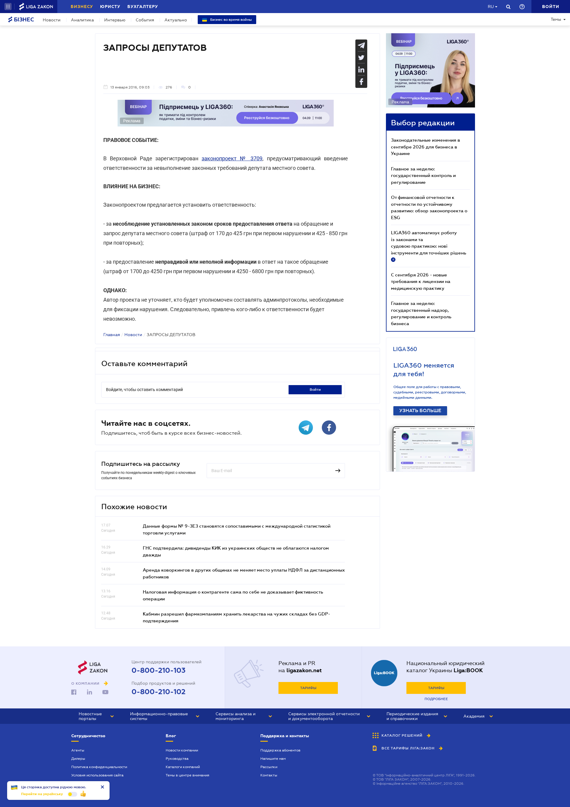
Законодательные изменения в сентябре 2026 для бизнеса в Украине (425, 146)
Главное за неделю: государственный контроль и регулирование (423, 175)
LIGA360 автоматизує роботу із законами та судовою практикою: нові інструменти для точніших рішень (428, 245)
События (145, 20)
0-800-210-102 (159, 691)
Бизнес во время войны (230, 20)
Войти (315, 389)
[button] (8, 6)
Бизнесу (82, 6)
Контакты (268, 775)
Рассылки (268, 767)
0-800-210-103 (159, 670)
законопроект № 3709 (232, 158)
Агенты (77, 750)
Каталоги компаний (183, 767)
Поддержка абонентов (280, 750)
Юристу (110, 6)
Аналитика (82, 20)
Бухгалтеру (142, 6)
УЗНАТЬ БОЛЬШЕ (420, 410)
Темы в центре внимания (187, 775)
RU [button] (491, 6)
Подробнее (436, 699)
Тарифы (308, 688)
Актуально (175, 20)
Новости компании (182, 750)
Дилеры (78, 759)
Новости (52, 20)
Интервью (114, 20)
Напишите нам (273, 759)
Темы (556, 19)
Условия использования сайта (97, 775)
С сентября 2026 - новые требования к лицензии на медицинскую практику (420, 281)
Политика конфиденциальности (99, 767)
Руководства (177, 759)
